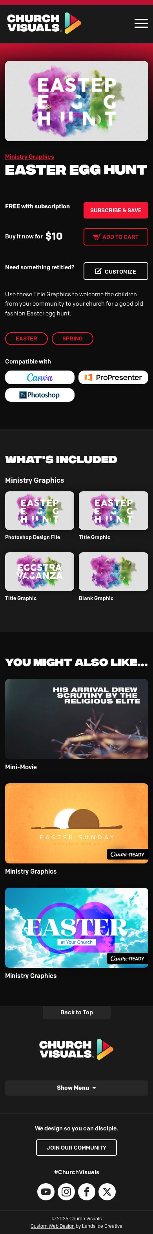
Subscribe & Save (116, 210)
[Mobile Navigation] (139, 23)
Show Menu (73, 1087)
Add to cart (120, 236)
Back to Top (76, 1012)
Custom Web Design (53, 1226)
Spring (72, 338)
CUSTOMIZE (120, 271)
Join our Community (76, 1147)
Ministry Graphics (29, 156)
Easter (26, 338)
